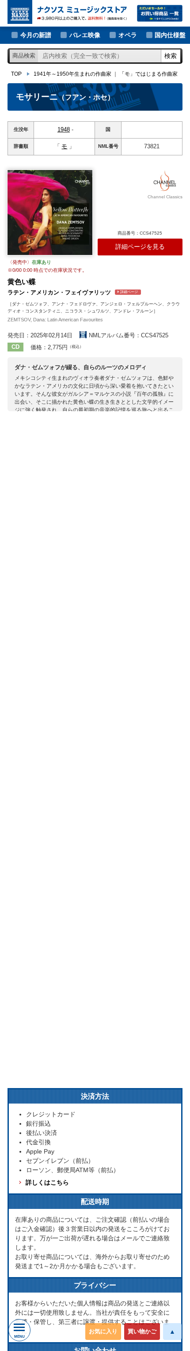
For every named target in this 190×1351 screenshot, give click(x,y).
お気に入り (103, 1331)
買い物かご (142, 1331)
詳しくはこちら (47, 1182)
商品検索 (23, 55)
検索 (170, 55)
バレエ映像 (84, 35)
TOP (16, 74)
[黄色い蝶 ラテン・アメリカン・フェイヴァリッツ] (50, 212)
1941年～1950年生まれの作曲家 (72, 74)
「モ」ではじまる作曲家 (148, 74)
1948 (63, 129)
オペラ (127, 35)
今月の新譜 (35, 35)
